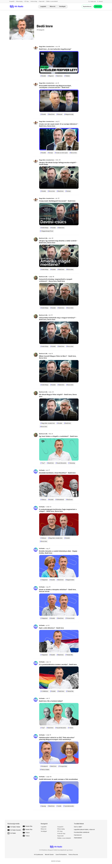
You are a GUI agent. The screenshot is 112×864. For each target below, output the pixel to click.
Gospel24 (11, 1)
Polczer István (70, 618)
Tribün (27, 832)
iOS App (26, 1)
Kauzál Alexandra (61, 463)
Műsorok (52, 6)
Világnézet (44, 579)
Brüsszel (59, 114)
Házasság (71, 463)
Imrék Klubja (44, 227)
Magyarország (68, 114)
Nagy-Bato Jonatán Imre (46, 46)
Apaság (43, 806)
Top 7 (43, 463)
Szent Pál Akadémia (61, 854)
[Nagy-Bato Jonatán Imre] (36, 47)
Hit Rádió (42, 470)
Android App (34, 1)
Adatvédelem (78, 838)
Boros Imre (73, 152)
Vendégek (62, 6)
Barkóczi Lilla (43, 238)
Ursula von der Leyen (61, 152)
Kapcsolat (41, 1)
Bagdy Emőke (70, 579)
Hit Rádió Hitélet (15, 827)
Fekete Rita (69, 654)
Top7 (43, 727)
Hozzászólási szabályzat (81, 832)
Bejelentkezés (87, 6)
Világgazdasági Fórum (46, 231)
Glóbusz (43, 499)
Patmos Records (73, 854)
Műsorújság (19, 1)
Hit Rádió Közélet (15, 830)
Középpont (44, 766)
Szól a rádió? (78, 827)
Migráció (51, 76)
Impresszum (78, 835)
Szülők (59, 806)
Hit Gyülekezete (38, 854)
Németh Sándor (49, 854)
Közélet (43, 76)
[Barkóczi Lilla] (36, 239)
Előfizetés (98, 6)
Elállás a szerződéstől (52, 1)
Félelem (67, 76)
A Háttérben (44, 691)
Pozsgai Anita (62, 766)
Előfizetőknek (60, 499)
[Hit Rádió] (36, 471)
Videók (70, 727)
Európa (50, 152)
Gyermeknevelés (68, 806)
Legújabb (43, 6)
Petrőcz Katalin (44, 769)
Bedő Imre (59, 76)
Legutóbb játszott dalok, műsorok (84, 829)
